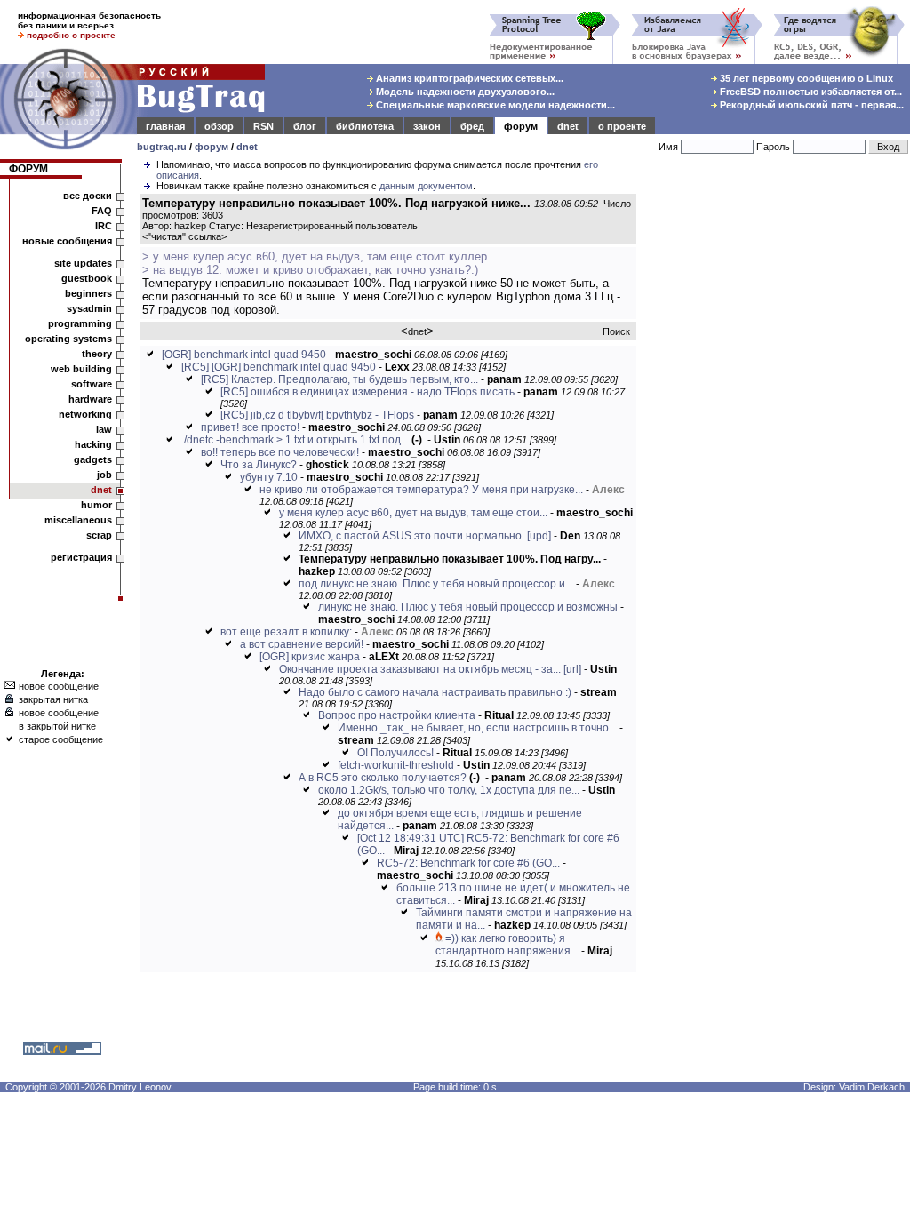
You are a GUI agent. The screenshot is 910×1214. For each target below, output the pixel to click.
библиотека (365, 126)
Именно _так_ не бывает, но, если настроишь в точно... (477, 728)
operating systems (68, 338)
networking (85, 414)
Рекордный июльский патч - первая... (810, 105)
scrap (99, 535)
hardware (90, 399)
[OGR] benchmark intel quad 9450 (244, 354)
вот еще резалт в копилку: (286, 632)
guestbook (86, 278)
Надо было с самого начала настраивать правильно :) (435, 692)
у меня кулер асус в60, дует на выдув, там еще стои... (413, 513)
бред (472, 126)
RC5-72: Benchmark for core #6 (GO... (468, 863)
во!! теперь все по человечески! (280, 452)
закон (427, 126)
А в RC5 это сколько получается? (383, 777)
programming (80, 323)
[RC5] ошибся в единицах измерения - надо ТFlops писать (367, 392)
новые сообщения (67, 241)
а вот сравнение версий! (301, 644)
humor (96, 504)
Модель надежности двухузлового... (464, 91)
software (91, 384)
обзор (219, 126)
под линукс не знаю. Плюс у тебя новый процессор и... (436, 584)
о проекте (622, 126)
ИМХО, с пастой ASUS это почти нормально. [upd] (425, 536)
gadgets (93, 459)
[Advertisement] (776, 452)
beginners (88, 293)
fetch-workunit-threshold (396, 765)
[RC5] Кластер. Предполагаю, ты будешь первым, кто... (339, 379)
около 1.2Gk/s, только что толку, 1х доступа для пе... (448, 790)
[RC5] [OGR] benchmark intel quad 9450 (278, 367)
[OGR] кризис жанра (309, 657)
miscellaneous (78, 520)
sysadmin (89, 308)
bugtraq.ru (162, 146)
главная (165, 126)
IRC (103, 225)
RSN (263, 126)
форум (521, 126)
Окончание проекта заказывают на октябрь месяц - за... (420, 669)
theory (97, 353)
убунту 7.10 (269, 477)
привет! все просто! (250, 427)
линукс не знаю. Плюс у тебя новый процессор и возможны (468, 607)
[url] (572, 669)
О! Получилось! (395, 753)
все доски (87, 195)
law (104, 429)
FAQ (102, 210)
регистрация (81, 557)
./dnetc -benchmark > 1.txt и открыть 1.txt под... (295, 440)
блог (304, 126)
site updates (83, 263)
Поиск (616, 331)
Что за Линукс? (258, 465)
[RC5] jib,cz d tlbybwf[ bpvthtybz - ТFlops (317, 415)
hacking (93, 444)
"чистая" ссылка (184, 236)
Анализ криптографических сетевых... (468, 78)
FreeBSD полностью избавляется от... (809, 91)
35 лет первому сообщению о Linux (805, 78)
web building (81, 368)
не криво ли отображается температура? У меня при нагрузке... (421, 489)
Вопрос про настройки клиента (396, 715)
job (104, 474)
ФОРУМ (28, 169)
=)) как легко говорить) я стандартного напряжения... (507, 944)
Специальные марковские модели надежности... (494, 105)
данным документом (426, 185)
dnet (568, 126)
